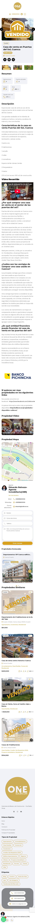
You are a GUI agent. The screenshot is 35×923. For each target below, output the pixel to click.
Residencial (22, 625)
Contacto (4, 827)
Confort (12, 876)
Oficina (5, 860)
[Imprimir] (9, 59)
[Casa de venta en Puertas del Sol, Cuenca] (17, 459)
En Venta (6, 562)
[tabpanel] (17, 427)
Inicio (3, 821)
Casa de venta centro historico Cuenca (16, 660)
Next (33, 29)
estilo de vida (22, 876)
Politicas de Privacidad (8, 830)
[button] (25, 14)
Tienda (25, 863)
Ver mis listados (13, 495)
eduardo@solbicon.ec (21, 506)
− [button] (3, 447)
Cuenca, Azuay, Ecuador (9, 747)
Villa (4, 867)
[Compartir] (13, 59)
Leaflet (18, 480)
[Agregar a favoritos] (5, 59)
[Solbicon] (17, 6)
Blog (3, 824)
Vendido (6, 43)
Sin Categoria (13, 880)
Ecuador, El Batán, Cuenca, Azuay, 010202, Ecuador (17, 622)
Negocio (23, 856)
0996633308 (15, 14)
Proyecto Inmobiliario (8, 752)
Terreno (16, 863)
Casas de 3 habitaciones (11, 745)
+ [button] (3, 444)
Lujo (4, 880)
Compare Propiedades (8, 833)
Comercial (24, 666)
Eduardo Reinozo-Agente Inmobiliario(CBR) (15, 916)
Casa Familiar (16, 666)
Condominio (14, 625)
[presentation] (5, 571)
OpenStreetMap (25, 480)
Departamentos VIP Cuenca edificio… (17, 554)
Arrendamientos (7, 666)
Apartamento (6, 625)
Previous (1, 29)
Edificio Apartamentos (10, 856)
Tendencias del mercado (11, 884)
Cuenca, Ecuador (9, 557)
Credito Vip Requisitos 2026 (19, 750)
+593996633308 (20, 499)
